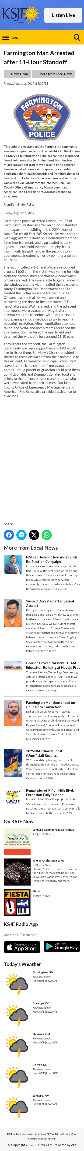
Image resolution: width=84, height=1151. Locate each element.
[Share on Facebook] (9, 535)
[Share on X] (34, 535)
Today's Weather (22, 964)
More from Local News (55, 74)
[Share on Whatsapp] (47, 535)
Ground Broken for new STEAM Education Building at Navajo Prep (53, 665)
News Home (20, 74)
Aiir (73, 1145)
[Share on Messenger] (21, 535)
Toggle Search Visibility (77, 37)
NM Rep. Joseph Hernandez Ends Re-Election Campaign (51, 559)
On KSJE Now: (19, 821)
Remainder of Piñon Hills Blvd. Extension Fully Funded (50, 792)
